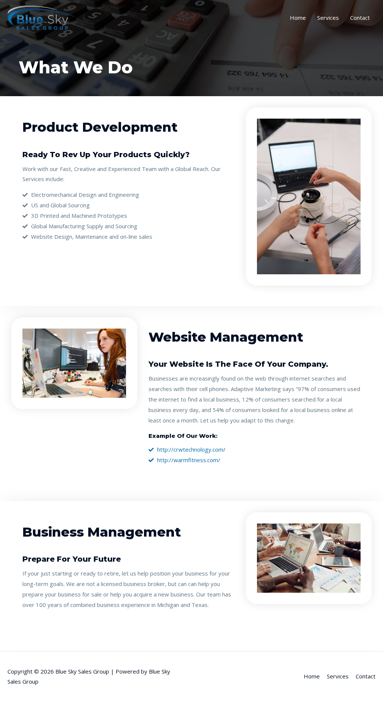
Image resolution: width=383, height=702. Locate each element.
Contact (360, 17)
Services (328, 17)
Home (298, 17)
